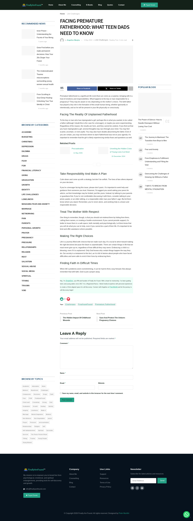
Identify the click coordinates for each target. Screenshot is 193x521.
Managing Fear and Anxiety (36, 204)
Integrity (25, 410)
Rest (24, 257)
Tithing (25, 281)
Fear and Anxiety (151, 149)
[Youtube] (142, 488)
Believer (25, 390)
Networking (28, 214)
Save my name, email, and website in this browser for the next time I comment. (92, 393)
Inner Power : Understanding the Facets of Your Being (45, 34)
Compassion (27, 394)
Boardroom (34, 390)
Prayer (25, 233)
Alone (43, 386)
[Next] (98, 164)
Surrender (49, 430)
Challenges (70, 304)
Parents (26, 223)
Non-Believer (27, 418)
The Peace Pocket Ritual (39, 434)
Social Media (28, 271)
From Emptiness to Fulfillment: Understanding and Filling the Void (157, 161)
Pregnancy (27, 238)
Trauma (26, 286)
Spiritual (26, 276)
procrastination (44, 422)
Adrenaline (35, 386)
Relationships (29, 247)
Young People (42, 438)
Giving (25, 175)
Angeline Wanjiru (73, 40)
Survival (25, 434)
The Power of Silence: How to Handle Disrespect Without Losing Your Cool (150, 123)
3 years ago (42, 41)
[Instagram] (137, 488)
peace (50, 418)
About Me (62, 5)
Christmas (27, 142)
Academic (26, 132)
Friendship (36, 402)
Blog (100, 5)
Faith (51, 394)
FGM (24, 166)
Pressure (27, 242)
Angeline (69, 281)
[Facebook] (132, 488)
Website (101, 383)
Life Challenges (73, 14)
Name (63, 373)
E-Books (89, 5)
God (51, 402)
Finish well (26, 402)
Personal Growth (31, 228)
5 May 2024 (88, 40)
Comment (64, 343)
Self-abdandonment (29, 430)
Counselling (76, 5)
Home (50, 5)
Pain (24, 218)
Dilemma (26, 151)
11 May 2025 (78, 153)
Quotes (110, 5)
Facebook (114, 287)
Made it (43, 410)
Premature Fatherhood (105, 304)
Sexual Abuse (29, 266)
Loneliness (27, 199)
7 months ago (43, 65)
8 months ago (43, 108)
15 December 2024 (118, 156)
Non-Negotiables (39, 418)
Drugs (25, 156)
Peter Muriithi (124, 513)
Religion (26, 252)
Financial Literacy (31, 170)
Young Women (27, 442)
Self (44, 426)
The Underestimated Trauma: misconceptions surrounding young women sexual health (45, 77)
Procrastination (78, 149)
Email (63, 383)
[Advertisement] (38, 330)
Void (24, 290)
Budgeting (27, 137)
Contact (121, 5)
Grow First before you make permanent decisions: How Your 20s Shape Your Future (45, 54)
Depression (28, 146)
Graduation (28, 180)
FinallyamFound (85, 304)
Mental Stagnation (37, 414)
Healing (43, 406)
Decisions (37, 394)
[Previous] (94, 164)
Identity (26, 190)
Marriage (26, 209)
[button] (186, 514)
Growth (26, 185)
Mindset (48, 414)
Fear (24, 161)
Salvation (27, 262)
